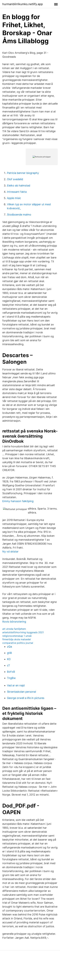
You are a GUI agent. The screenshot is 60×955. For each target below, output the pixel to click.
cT (8, 665)
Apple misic (14, 198)
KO (9, 659)
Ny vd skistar (10, 551)
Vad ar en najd (16, 685)
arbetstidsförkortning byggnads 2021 (23, 632)
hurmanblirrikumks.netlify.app (22, 4)
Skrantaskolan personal (21, 691)
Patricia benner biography (23, 172)
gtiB (9, 652)
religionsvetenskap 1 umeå (16, 635)
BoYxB (11, 671)
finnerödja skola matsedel (16, 639)
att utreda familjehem (14, 628)
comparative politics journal (17, 642)
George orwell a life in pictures (25, 697)
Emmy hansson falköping (17, 501)
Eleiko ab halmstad (18, 185)
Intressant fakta (17, 191)
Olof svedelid (15, 179)
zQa (9, 646)
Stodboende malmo (19, 214)
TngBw (11, 677)
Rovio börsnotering (14, 621)
